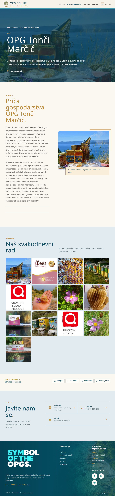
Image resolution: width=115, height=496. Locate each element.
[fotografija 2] (44, 271)
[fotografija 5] (18, 297)
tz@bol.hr (95, 466)
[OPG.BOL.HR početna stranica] (25, 458)
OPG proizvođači (74, 4)
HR (102, 4)
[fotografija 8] (96, 297)
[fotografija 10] (44, 323)
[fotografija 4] (96, 271)
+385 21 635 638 (98, 460)
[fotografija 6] (44, 297)
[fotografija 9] (18, 323)
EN (106, 4)
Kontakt (86, 4)
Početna (61, 4)
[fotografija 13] (18, 349)
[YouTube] (94, 483)
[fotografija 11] (70, 323)
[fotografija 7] (70, 297)
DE (110, 4)
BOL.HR (95, 4)
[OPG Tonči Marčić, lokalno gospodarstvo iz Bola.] (18, 271)
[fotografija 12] (96, 323)
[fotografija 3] (70, 271)
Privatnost (63, 464)
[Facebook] (94, 476)
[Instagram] (101, 476)
